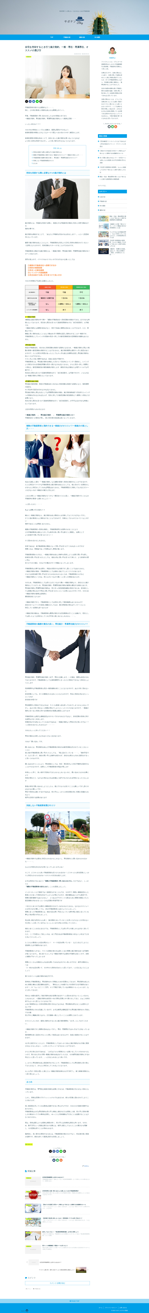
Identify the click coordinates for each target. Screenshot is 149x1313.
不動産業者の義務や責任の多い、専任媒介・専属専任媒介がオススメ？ (55, 157)
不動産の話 (29, 1144)
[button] (40, 101)
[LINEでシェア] (37, 101)
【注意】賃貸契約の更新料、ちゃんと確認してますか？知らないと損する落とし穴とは (113, 169)
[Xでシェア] (26, 101)
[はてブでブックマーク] (33, 101)
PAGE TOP (75, 1301)
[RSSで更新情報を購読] (61, 1160)
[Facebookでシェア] (30, 101)
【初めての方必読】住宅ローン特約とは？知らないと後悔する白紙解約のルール (113, 152)
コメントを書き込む (57, 1283)
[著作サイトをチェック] (53, 1160)
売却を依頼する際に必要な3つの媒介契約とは (47, 152)
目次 (54, 148)
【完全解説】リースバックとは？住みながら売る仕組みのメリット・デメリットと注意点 (113, 143)
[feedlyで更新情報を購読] (57, 1160)
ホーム (100, 1307)
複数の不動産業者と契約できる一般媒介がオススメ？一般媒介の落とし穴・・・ (58, 155)
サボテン (112, 58)
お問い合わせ (123, 1307)
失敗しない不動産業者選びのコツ (43, 160)
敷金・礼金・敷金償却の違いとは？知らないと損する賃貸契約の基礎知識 (113, 178)
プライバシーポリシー (111, 1307)
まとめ (35, 163)
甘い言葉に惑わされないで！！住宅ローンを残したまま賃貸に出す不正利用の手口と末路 (113, 160)
